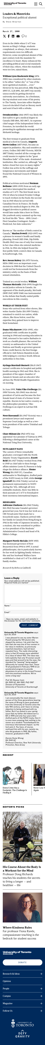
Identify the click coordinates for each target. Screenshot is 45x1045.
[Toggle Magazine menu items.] (41, 1003)
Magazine (7, 1003)
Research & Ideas (11, 973)
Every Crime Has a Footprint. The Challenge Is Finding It (15, 790)
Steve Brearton (13, 22)
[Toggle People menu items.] (41, 989)
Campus (7, 996)
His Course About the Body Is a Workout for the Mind (22, 868)
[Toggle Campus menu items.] (41, 996)
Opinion (7, 981)
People (6, 988)
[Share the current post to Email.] (18, 36)
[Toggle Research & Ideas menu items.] (41, 974)
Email (7, 612)
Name (7, 605)
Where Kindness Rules (17, 927)
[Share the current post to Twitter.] (4, 36)
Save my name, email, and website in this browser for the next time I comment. (22, 620)
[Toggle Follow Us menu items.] (41, 1011)
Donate (22, 962)
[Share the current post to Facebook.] (8, 36)
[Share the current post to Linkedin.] (13, 36)
